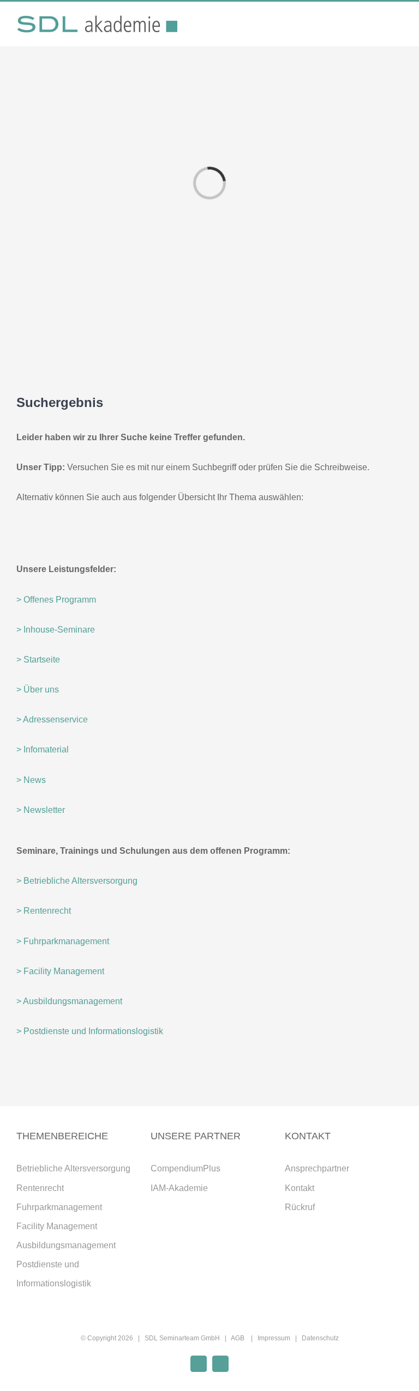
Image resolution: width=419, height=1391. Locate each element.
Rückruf (300, 1207)
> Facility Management (60, 971)
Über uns (37, 689)
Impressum (274, 1338)
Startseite (38, 659)
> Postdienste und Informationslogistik (89, 1031)
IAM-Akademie (179, 1188)
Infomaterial (42, 749)
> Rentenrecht (43, 910)
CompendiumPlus (185, 1168)
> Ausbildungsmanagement (69, 1001)
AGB (238, 1338)
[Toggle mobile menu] (398, 26)
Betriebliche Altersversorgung (73, 1168)
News (31, 780)
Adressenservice (52, 719)
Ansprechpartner (317, 1168)
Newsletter (40, 810)
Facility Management (56, 1226)
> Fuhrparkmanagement (62, 941)
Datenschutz (320, 1338)
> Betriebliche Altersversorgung (76, 880)
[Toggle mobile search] (378, 26)
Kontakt (299, 1188)
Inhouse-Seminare (55, 629)
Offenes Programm (59, 599)
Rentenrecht (40, 1188)
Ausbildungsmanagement (66, 1245)
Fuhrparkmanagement (59, 1207)
